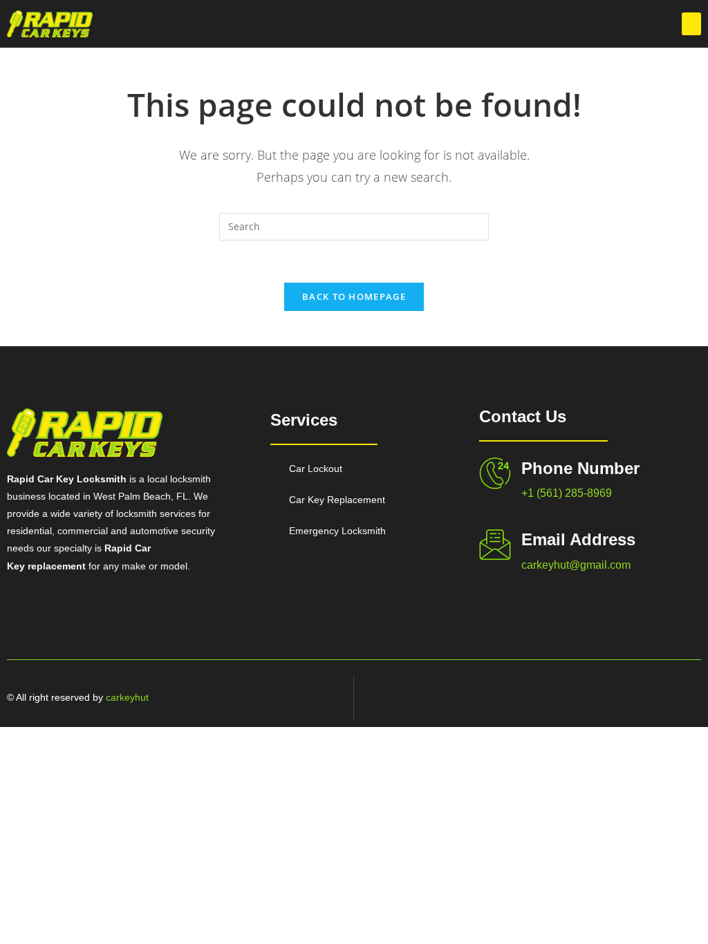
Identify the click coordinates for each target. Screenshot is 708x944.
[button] (691, 23)
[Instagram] (639, 697)
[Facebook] (615, 697)
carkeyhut (127, 697)
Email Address (578, 539)
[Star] (687, 697)
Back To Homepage (354, 296)
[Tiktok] (663, 697)
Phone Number (580, 468)
